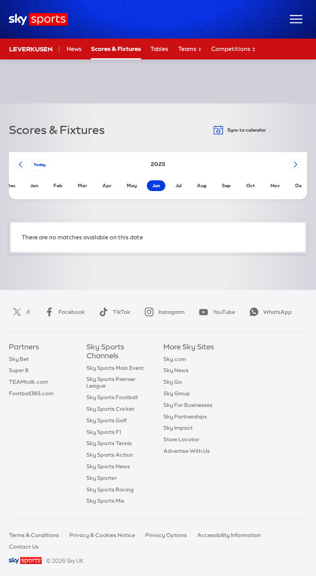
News (74, 49)
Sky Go (172, 382)
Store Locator (181, 439)
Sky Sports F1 (103, 432)
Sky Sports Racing (110, 489)
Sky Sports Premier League (110, 382)
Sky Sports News (108, 466)
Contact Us (24, 546)
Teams (188, 49)
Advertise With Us (186, 451)
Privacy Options (166, 535)
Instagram (171, 312)
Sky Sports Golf (106, 420)
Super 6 (19, 370)
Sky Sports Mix (105, 500)
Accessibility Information (229, 535)
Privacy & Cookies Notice (102, 535)
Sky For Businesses (187, 405)
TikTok (121, 312)
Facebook (72, 312)
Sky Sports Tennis (109, 443)
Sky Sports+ (101, 478)
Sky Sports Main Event (115, 368)
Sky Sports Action (109, 454)
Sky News (175, 370)
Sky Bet (19, 359)
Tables (159, 49)
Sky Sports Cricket (110, 409)
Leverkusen (30, 49)
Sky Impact (178, 427)
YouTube (224, 312)
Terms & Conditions (34, 535)
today (39, 164)
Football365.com (31, 393)
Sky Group (176, 393)
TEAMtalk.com (28, 382)
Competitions (231, 49)
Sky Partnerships (185, 416)
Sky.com (174, 359)
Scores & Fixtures (116, 49)
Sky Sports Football (112, 397)
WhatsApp (277, 312)
